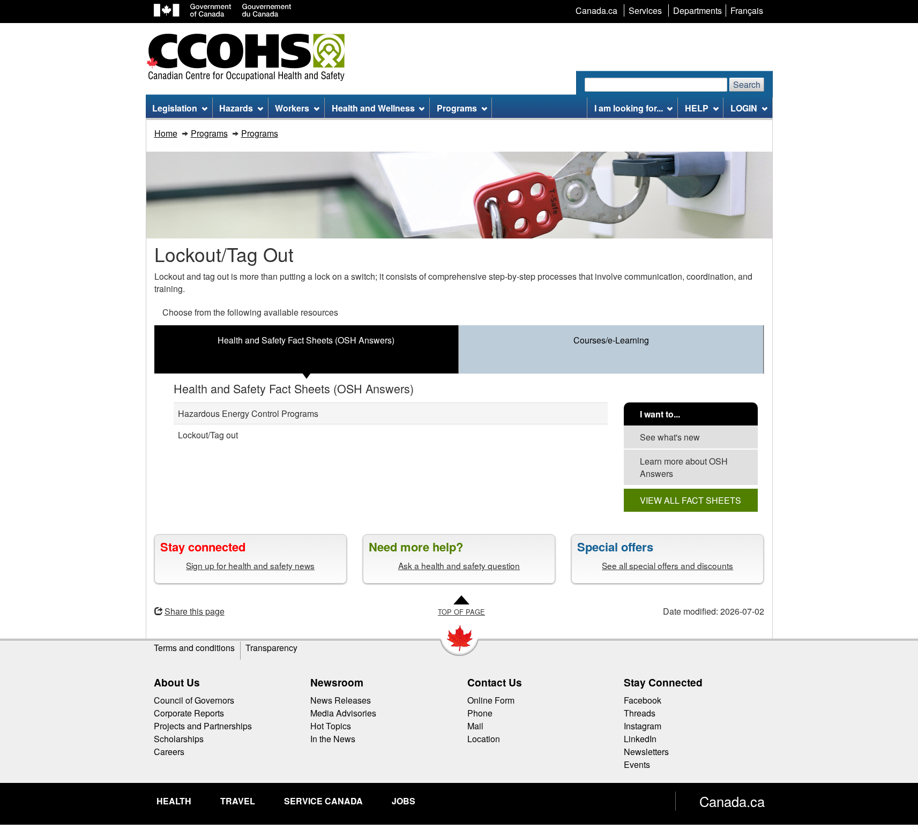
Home (165, 133)
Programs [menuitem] (457, 108)
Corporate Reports (189, 713)
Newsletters (646, 751)
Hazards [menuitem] (236, 108)
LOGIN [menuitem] (743, 108)
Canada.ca (732, 801)
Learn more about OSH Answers (684, 467)
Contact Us (494, 682)
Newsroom (336, 682)
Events (637, 764)
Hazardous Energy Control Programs (248, 413)
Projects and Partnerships (203, 726)
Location (483, 739)
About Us (177, 682)
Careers (169, 751)
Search (746, 84)
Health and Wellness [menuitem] (373, 108)
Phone (479, 713)
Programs (209, 133)
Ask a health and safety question (459, 565)
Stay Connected (663, 682)
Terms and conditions (194, 647)
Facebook (642, 700)
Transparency (271, 647)
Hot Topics (330, 726)
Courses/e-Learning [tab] (611, 340)
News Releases (340, 700)
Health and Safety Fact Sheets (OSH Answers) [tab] (306, 340)
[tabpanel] (459, 446)
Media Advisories (343, 713)
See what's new (670, 437)
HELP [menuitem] (696, 108)
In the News (332, 739)
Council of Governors (194, 700)
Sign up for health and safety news (250, 565)
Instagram (642, 726)
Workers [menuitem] (292, 108)
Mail (475, 726)
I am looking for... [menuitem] (628, 108)
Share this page (195, 611)
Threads (639, 713)
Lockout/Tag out (208, 435)
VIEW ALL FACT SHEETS (690, 500)
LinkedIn (640, 739)
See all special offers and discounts (667, 565)
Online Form (490, 700)
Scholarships (179, 739)
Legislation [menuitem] (174, 108)
